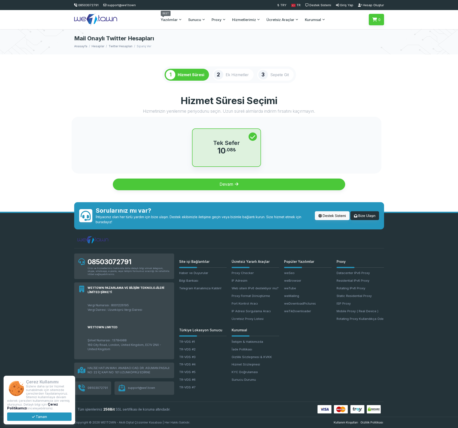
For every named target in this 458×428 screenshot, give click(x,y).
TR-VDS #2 (187, 349)
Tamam (41, 417)
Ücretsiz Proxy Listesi (248, 319)
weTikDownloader (297, 311)
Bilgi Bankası (188, 280)
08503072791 (109, 262)
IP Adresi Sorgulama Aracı (251, 311)
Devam (226, 184)
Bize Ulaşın (366, 216)
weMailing (291, 296)
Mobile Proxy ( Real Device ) (357, 311)
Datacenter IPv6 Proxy (353, 273)
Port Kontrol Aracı (245, 303)
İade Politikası (242, 349)
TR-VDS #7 (187, 387)
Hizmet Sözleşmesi (246, 364)
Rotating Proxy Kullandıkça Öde (360, 319)
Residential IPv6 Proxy (353, 280)
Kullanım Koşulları (346, 422)
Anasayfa (80, 46)
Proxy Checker (243, 273)
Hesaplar (98, 46)
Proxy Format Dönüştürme (251, 296)
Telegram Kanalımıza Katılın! (200, 288)
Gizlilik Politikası (371, 422)
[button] (296, 5)
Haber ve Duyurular (193, 273)
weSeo (289, 273)
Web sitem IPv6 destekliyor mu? (255, 288)
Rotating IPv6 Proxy (351, 288)
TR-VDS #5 (187, 372)
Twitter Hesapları (120, 46)
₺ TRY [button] (281, 5)
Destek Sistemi (334, 216)
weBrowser (292, 280)
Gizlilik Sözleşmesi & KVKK (252, 357)
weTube (290, 288)
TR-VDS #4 (187, 364)
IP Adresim (239, 280)
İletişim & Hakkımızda (247, 341)
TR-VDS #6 (187, 379)
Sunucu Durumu (244, 379)
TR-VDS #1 (187, 341)
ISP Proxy (344, 303)
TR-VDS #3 (187, 357)
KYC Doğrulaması (245, 372)
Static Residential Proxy (354, 296)
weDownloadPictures (300, 303)
